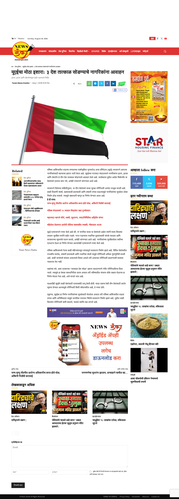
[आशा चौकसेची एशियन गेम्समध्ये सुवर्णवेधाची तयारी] (149, 360)
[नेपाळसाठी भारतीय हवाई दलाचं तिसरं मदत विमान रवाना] (17, 221)
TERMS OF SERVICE (110, 496)
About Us (145, 496)
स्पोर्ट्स (133, 375)
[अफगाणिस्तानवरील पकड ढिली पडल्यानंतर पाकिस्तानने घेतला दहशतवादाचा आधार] (17, 181)
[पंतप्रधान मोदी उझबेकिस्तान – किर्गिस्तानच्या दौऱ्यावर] (17, 209)
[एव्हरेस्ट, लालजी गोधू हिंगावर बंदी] (149, 325)
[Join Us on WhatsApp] (122, 83)
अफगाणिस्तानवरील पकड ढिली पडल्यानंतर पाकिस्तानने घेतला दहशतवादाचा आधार (33, 183)
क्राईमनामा (97, 416)
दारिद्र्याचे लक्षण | (18, 420)
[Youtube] (166, 39)
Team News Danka (20, 83)
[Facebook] (158, 39)
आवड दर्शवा (137, 177)
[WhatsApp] (89, 83)
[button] (165, 51)
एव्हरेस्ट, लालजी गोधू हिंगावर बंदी (144, 344)
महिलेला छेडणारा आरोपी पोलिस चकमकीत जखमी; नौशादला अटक (74, 224)
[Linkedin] (113, 83)
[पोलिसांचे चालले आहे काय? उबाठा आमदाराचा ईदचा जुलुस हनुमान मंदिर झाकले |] (69, 402)
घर (12, 67)
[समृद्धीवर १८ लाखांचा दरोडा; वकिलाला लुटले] (110, 402)
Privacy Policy (124, 496)
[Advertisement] (89, 18)
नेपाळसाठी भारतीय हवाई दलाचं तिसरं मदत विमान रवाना (32, 223)
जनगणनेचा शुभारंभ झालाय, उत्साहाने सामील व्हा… (105, 372)
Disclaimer (136, 496)
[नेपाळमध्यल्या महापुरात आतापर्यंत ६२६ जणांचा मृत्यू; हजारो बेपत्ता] (17, 195)
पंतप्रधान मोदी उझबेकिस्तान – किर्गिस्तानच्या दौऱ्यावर (33, 210)
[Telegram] (95, 83)
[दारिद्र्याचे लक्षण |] (29, 402)
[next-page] (17, 433)
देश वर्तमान (15, 416)
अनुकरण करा (149, 177)
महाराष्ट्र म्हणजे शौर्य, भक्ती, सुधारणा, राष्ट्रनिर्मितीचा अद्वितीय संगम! (75, 217)
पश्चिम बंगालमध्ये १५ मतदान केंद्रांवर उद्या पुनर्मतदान (68, 210)
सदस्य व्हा (161, 177)
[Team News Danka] (27, 239)
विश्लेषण (55, 416)
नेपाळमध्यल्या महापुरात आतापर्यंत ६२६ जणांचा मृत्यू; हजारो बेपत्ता (33, 197)
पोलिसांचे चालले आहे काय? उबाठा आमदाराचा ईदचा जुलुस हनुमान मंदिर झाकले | (67, 423)
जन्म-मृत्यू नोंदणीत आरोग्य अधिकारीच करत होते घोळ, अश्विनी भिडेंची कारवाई (78, 203)
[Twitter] (162, 39)
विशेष (132, 340)
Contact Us (155, 496)
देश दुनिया (18, 67)
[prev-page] (13, 433)
